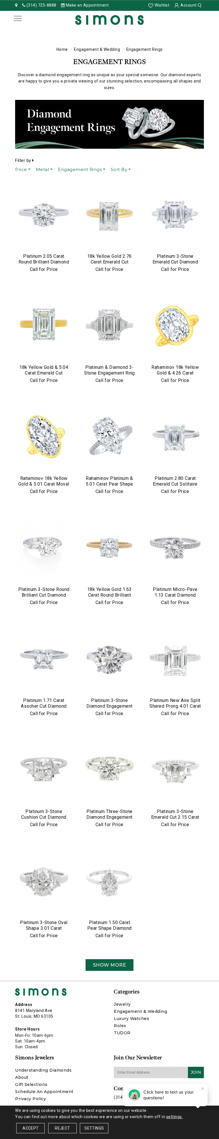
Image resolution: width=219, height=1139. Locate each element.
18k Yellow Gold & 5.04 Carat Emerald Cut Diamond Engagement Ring (43, 376)
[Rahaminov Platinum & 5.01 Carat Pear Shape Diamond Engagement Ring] (109, 438)
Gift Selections (31, 1084)
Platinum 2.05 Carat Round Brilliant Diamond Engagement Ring (44, 261)
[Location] (16, 5)
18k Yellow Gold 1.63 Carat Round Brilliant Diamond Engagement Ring (109, 598)
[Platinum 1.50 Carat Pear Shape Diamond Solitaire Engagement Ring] (109, 882)
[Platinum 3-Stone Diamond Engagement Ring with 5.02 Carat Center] (109, 660)
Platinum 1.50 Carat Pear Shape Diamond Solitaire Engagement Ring (109, 931)
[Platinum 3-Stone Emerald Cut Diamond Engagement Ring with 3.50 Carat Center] (175, 216)
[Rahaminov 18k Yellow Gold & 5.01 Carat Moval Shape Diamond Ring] (44, 438)
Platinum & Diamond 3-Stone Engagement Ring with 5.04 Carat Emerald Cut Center (109, 376)
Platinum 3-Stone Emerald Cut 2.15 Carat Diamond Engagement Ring (175, 820)
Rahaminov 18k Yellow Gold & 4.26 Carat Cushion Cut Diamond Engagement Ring (175, 376)
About (22, 1077)
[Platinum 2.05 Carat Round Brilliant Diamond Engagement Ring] (44, 216)
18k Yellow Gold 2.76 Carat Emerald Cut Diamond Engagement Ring (109, 264)
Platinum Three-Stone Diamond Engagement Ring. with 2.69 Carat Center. (109, 820)
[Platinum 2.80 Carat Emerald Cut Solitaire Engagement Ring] (175, 438)
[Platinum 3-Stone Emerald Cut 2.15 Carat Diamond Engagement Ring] (175, 771)
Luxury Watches (131, 1018)
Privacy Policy (30, 1098)
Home (62, 49)
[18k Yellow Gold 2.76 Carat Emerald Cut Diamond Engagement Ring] (109, 216)
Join (196, 1072)
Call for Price (44, 269)
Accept (30, 1128)
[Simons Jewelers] (109, 19)
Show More (109, 965)
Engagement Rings (80, 169)
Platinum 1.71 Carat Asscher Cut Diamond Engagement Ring (44, 706)
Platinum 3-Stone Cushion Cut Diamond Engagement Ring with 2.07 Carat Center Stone (44, 820)
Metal (42, 169)
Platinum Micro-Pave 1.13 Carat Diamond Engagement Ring (175, 595)
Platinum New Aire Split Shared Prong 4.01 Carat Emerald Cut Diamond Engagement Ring (175, 709)
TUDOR (122, 1032)
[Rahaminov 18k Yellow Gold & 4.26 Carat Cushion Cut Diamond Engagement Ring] (175, 327)
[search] (200, 5)
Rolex (120, 1025)
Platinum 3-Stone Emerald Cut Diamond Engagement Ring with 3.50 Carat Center (175, 264)
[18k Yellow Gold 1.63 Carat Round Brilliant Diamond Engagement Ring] (109, 549)
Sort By (119, 169)
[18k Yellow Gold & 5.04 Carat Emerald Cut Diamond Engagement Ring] (44, 327)
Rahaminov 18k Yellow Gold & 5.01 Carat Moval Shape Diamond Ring (43, 484)
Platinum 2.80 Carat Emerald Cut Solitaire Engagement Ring (175, 484)
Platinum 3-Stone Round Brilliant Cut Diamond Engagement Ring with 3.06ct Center (44, 598)
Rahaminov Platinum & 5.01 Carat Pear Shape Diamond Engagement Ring (109, 487)
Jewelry (122, 1004)
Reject (62, 1128)
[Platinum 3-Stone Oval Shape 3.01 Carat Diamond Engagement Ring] (44, 882)
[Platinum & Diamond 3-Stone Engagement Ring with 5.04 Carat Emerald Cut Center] (109, 327)
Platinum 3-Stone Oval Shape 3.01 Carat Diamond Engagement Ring (44, 931)
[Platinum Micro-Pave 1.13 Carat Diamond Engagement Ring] (175, 549)
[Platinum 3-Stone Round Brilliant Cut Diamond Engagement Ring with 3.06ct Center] (44, 549)
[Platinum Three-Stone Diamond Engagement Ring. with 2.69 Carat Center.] (109, 771)
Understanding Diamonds (43, 1070)
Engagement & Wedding (97, 49)
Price (21, 169)
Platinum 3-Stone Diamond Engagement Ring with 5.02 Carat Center (109, 709)
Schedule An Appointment (44, 1091)
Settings (94, 1128)
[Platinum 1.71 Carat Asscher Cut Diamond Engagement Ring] (44, 660)
